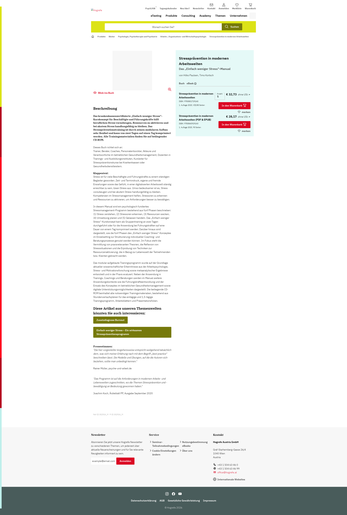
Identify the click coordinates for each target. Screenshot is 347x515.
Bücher (112, 36)
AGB (162, 500)
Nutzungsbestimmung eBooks (195, 443)
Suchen (234, 26)
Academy (205, 15)
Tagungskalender (168, 8)
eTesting (156, 15)
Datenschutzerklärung (143, 500)
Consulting (188, 15)
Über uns (187, 450)
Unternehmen (238, 15)
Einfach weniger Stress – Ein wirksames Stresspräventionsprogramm (119, 332)
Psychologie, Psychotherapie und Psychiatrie (137, 36)
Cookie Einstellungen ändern (164, 452)
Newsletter (198, 8)
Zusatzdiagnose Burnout (110, 320)
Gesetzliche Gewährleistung (184, 500)
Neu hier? (185, 8)
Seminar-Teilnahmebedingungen (165, 443)
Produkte (171, 15)
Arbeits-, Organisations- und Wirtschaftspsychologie (183, 36)
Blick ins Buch (106, 92)
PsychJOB (150, 8)
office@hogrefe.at (227, 472)
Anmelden (125, 461)
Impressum (209, 500)
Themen (220, 15)
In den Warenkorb (232, 105)
